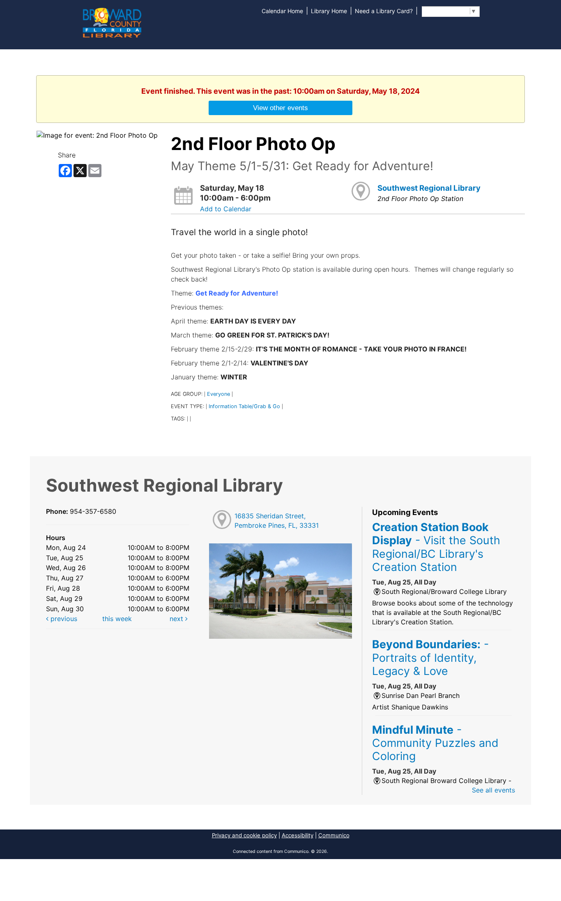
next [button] (177, 619)
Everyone (218, 394)
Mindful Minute (435, 743)
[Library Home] (111, 22)
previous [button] (62, 619)
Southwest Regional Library (429, 188)
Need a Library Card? (384, 10)
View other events (280, 108)
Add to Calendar (225, 209)
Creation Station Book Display (436, 546)
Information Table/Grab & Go (244, 406)
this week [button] (117, 619)
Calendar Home (282, 10)
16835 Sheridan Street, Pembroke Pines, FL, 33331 (277, 520)
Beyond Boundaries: (430, 657)
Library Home (329, 10)
